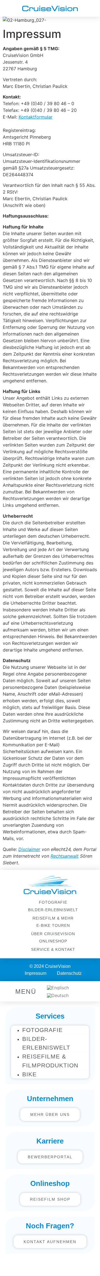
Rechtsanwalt (65, 856)
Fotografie (42, 1030)
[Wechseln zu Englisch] (58, 987)
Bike (29, 1074)
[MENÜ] (9, 991)
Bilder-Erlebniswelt (46, 1043)
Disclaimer (29, 849)
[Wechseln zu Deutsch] (57, 996)
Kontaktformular (35, 117)
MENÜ (25, 991)
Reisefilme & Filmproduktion (50, 1060)
